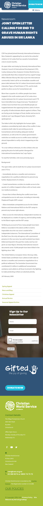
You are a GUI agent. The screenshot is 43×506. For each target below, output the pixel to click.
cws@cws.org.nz (15, 471)
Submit (11, 349)
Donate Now (35, 4)
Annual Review (7, 298)
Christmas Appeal (8, 294)
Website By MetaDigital (14, 500)
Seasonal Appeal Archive (10, 302)
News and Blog (7, 290)
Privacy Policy (27, 497)
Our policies (14, 489)
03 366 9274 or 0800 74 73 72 (20, 474)
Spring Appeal (7, 286)
